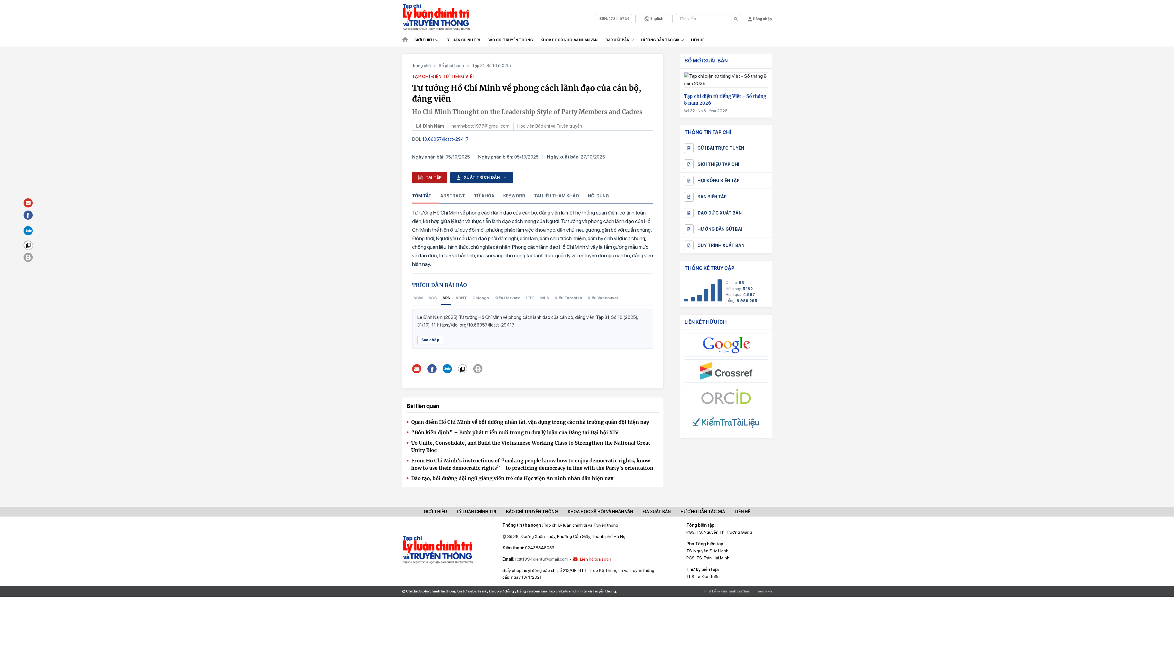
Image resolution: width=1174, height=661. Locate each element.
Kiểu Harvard (507, 298)
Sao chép (430, 340)
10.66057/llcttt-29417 (445, 139)
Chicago (480, 298)
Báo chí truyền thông (532, 511)
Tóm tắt (421, 195)
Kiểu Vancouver (603, 298)
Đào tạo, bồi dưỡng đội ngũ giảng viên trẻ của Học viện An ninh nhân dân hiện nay (512, 478)
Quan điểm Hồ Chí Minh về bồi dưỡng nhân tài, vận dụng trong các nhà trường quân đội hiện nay (530, 422)
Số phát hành (451, 65)
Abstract (452, 195)
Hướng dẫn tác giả (660, 40)
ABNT (461, 298)
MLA (544, 298)
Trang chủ (421, 65)
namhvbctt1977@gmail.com (481, 126)
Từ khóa (484, 195)
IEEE (530, 298)
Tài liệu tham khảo (556, 195)
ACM (418, 298)
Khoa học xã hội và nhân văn (569, 40)
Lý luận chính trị (462, 40)
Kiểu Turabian (568, 298)
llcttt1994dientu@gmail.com (541, 559)
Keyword (514, 195)
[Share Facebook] (432, 369)
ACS (432, 298)
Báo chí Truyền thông (510, 40)
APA (446, 298)
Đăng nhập (762, 19)
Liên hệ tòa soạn (595, 559)
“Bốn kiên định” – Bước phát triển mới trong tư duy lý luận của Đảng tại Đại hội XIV (514, 432)
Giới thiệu (424, 40)
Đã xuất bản (617, 40)
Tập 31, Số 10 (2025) (491, 65)
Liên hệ (697, 40)
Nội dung (598, 195)
